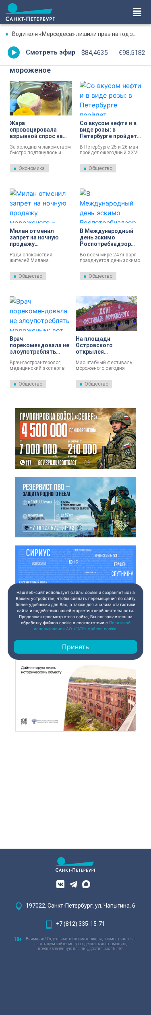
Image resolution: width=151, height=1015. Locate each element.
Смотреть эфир (50, 52)
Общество (100, 168)
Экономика (32, 168)
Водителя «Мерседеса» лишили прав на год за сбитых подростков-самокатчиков (78, 34)
